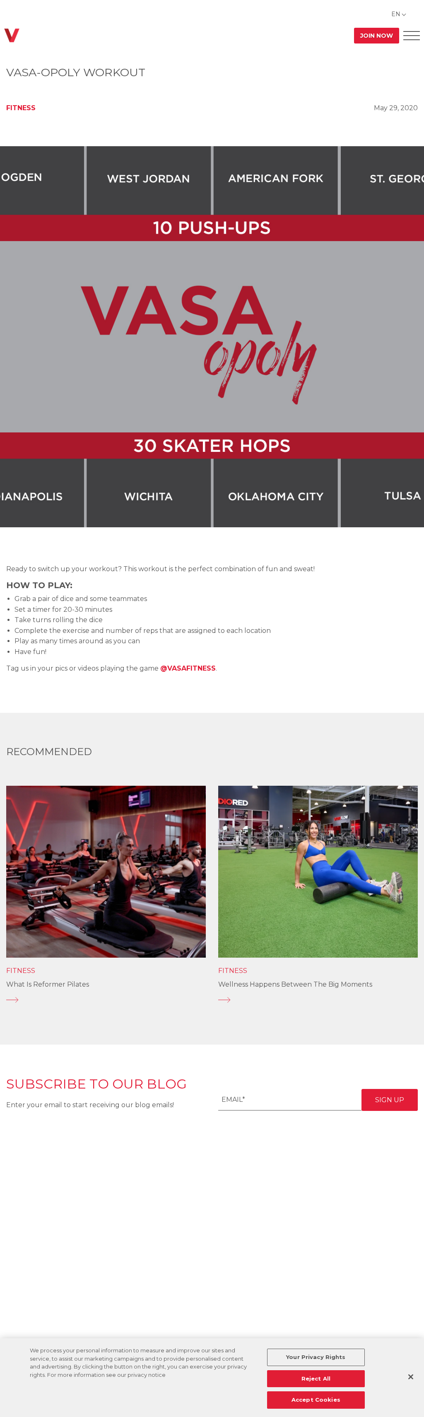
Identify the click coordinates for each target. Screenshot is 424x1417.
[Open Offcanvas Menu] (411, 35)
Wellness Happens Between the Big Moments (295, 984)
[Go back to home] (11, 35)
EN (395, 14)
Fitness (21, 108)
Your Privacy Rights (315, 1357)
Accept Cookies (316, 1399)
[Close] (411, 1377)
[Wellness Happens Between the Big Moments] (318, 1000)
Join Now (376, 35)
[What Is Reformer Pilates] (106, 1000)
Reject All (315, 1378)
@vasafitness (188, 668)
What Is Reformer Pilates (47, 984)
